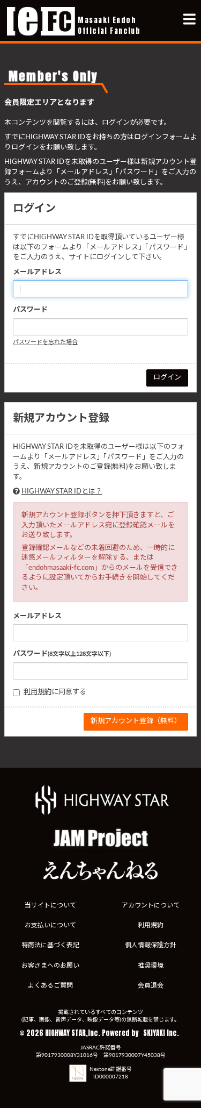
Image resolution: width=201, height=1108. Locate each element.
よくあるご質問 (50, 985)
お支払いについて (50, 925)
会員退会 (150, 985)
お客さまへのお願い (50, 965)
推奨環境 (150, 965)
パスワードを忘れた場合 (45, 342)
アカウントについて (151, 905)
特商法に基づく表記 (50, 945)
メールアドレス (37, 272)
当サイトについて (50, 905)
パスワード (30, 309)
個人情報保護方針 (150, 945)
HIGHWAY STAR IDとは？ (61, 491)
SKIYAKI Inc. (161, 1033)
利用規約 (37, 692)
